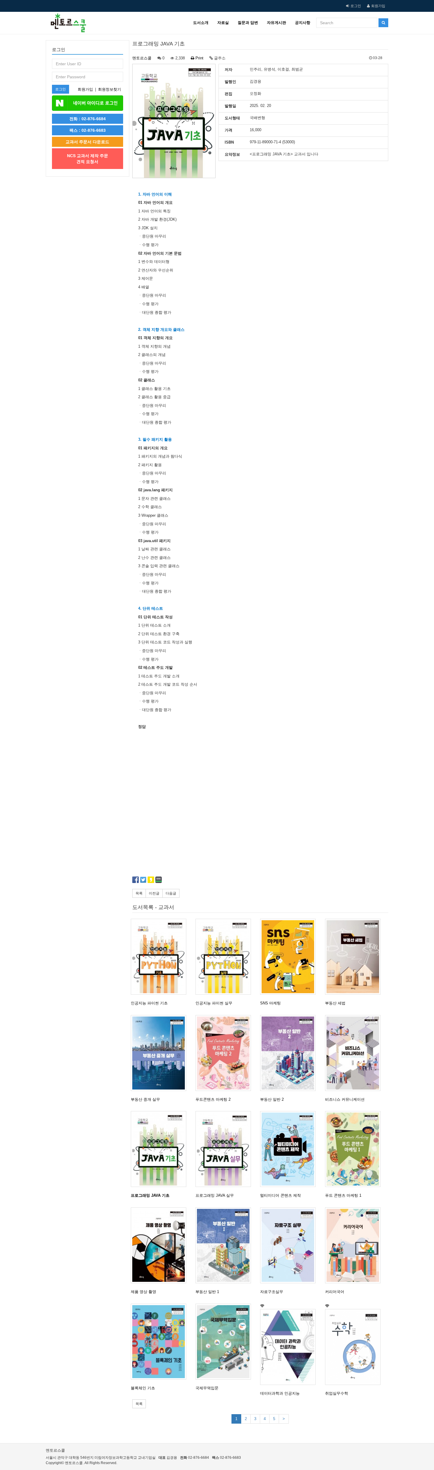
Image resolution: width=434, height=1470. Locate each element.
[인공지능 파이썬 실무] (225, 957)
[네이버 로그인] (87, 102)
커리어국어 (334, 1291)
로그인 (355, 6)
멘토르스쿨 (141, 58)
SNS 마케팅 (270, 1003)
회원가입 (378, 6)
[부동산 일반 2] (290, 1053)
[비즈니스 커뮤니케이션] (355, 1053)
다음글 (171, 893)
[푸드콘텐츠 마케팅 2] (225, 1053)
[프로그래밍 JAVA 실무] (225, 1149)
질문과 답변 (248, 22)
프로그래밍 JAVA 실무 (214, 1195)
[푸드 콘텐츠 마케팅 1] (355, 1149)
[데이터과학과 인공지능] (290, 1347)
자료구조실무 (271, 1291)
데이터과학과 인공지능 (280, 1393)
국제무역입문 (206, 1388)
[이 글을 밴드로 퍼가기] (158, 879)
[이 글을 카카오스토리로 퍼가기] (151, 879)
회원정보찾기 (109, 89)
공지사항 (302, 22)
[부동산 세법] (355, 957)
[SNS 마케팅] (290, 957)
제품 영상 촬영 (143, 1291)
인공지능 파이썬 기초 (149, 1003)
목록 (139, 893)
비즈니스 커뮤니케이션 (345, 1099)
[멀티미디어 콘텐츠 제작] (290, 1149)
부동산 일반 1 (207, 1291)
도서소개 (200, 22)
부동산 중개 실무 (145, 1099)
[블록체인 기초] (160, 1342)
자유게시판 (276, 22)
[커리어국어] (355, 1245)
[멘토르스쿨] (66, 19)
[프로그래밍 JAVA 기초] (160, 1149)
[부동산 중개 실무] (160, 1053)
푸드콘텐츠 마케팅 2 (213, 1099)
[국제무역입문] (225, 1342)
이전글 (154, 893)
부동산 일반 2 (272, 1099)
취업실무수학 (336, 1393)
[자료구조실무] (290, 1245)
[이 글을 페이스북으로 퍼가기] (135, 879)
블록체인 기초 (143, 1388)
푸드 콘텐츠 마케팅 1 (343, 1195)
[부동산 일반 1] (225, 1245)
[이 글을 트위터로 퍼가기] (143, 879)
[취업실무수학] (355, 1347)
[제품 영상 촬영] (160, 1245)
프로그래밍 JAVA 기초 (150, 1195)
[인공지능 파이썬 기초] (160, 957)
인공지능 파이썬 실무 (213, 1003)
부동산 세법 (335, 1003)
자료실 (223, 22)
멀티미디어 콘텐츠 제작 (280, 1195)
